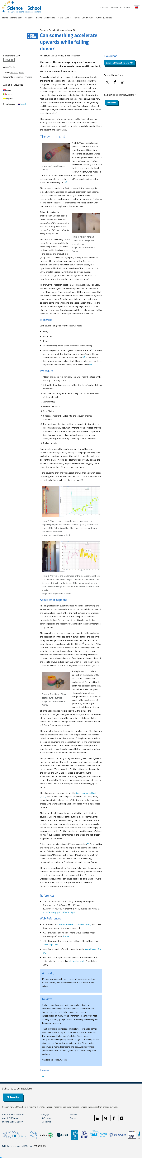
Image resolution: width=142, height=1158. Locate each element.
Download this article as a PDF (119, 62)
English (9, 90)
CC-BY (43, 1076)
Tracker (66, 936)
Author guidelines (104, 17)
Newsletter (116, 7)
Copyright (45, 1114)
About (77, 17)
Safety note (47, 1118)
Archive (73, 1114)
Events (68, 17)
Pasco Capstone (50, 944)
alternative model (77, 961)
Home (5, 17)
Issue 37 (71, 30)
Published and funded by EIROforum (17, 1146)
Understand (49, 17)
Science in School (47, 30)
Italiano (9, 94)
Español (9, 98)
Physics (14, 72)
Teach (60, 17)
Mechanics (18, 76)
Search (127, 7)
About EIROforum (10, 1118)
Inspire (39, 17)
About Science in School (13, 1114)
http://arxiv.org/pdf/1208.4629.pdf (59, 912)
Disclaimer (46, 1121)
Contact (104, 7)
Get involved (87, 17)
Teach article (32, 35)
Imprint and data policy (12, 1121)
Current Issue (16, 17)
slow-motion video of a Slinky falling (73, 924)
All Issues (29, 17)
